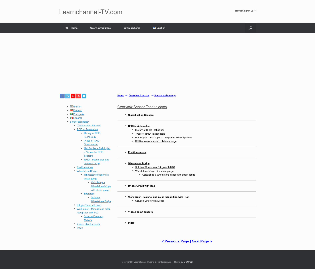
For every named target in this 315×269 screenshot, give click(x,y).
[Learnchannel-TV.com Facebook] (62, 96)
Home (74, 28)
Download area (131, 28)
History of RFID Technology (92, 135)
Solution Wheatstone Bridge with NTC (155, 167)
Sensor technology (80, 121)
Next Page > (202, 241)
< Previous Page (175, 241)
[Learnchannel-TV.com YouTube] (78, 96)
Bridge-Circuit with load (89, 205)
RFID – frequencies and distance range (96, 161)
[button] (250, 28)
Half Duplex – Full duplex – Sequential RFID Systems (97, 152)
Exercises (89, 193)
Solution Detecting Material (149, 200)
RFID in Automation (87, 129)
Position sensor (85, 167)
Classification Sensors (89, 125)
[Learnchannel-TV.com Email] (84, 96)
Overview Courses (100, 28)
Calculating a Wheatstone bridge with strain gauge (101, 186)
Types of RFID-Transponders (92, 142)
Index (80, 227)
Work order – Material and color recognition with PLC (93, 210)
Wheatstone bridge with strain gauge (96, 176)
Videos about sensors (88, 224)
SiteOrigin (188, 261)
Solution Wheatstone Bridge (101, 199)
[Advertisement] (157, 66)
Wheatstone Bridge (87, 171)
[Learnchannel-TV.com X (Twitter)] (67, 96)
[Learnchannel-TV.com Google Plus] (73, 96)
